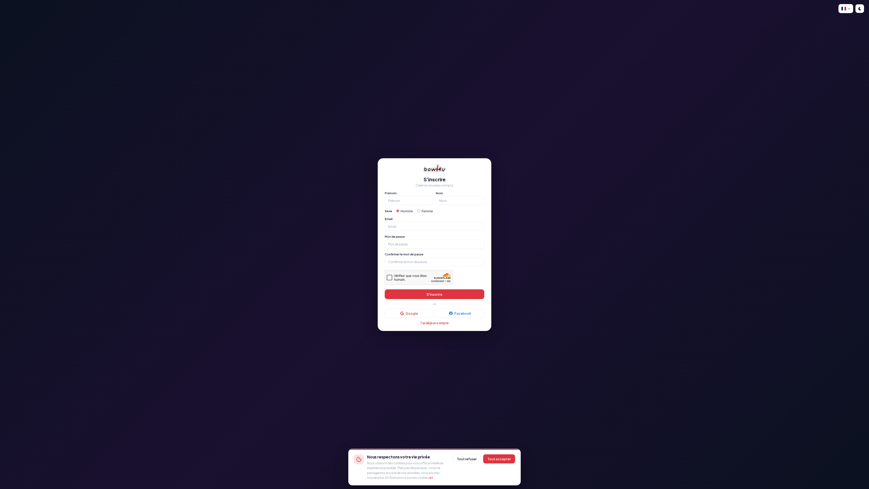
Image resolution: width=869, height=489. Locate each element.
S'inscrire (434, 294)
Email (388, 219)
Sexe (388, 211)
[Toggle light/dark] (859, 8)
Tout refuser (467, 459)
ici (431, 477)
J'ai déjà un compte (434, 323)
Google (412, 313)
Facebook (462, 313)
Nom (439, 193)
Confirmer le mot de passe (404, 254)
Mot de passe (395, 236)
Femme (427, 211)
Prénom (390, 193)
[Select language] (845, 8)
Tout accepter (499, 459)
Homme (407, 211)
